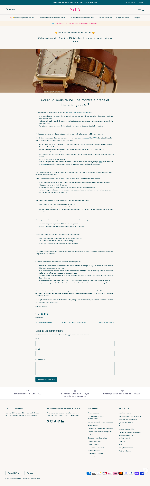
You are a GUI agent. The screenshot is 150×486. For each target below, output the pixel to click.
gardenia (44, 166)
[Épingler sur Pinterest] (47, 316)
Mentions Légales (125, 415)
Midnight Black (93, 427)
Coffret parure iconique (96, 437)
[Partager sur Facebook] (45, 316)
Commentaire (40, 361)
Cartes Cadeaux (93, 446)
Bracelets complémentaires (97, 440)
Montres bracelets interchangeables (100, 424)
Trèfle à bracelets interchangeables (100, 433)
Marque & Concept (122, 19)
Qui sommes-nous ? (126, 424)
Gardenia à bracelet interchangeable (100, 430)
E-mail (37, 351)
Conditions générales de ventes (130, 418)
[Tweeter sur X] (42, 316)
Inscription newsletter (126, 449)
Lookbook (122, 443)
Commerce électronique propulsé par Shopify (28, 480)
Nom (37, 340)
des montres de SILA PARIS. (88, 140)
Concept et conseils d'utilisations (130, 434)
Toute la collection (125, 453)
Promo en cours (93, 415)
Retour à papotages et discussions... (75, 324)
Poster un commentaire (46, 381)
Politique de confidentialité (128, 421)
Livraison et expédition (126, 431)
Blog (120, 446)
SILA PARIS (13, 480)
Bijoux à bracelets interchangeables (82, 19)
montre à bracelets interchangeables (78, 114)
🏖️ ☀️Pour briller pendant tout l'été (22, 19)
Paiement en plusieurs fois (128, 428)
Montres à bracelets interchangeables (52, 19)
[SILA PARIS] (75, 11)
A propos (137, 19)
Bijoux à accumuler (105, 19)
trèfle (100, 163)
